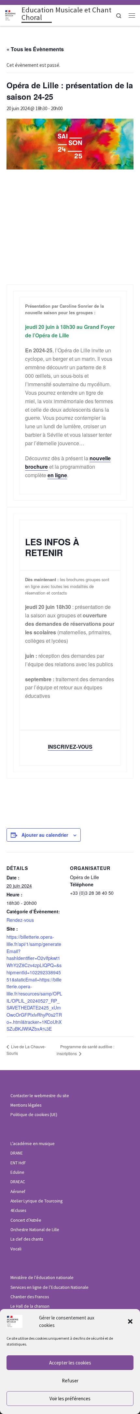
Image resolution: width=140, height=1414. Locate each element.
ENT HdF (18, 1163)
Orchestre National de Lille (34, 1229)
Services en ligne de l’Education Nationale (49, 1287)
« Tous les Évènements (35, 49)
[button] (130, 1321)
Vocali (15, 1249)
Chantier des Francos (29, 1297)
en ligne (57, 475)
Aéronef (17, 1191)
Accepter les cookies (70, 1363)
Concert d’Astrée (25, 1220)
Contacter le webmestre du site (39, 1095)
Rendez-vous (20, 920)
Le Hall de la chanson (29, 1306)
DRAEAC (17, 1182)
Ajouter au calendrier (44, 835)
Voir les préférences (70, 1398)
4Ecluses (18, 1210)
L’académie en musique (32, 1143)
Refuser (70, 1380)
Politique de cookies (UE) (33, 1114)
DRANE (16, 1153)
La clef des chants (26, 1239)
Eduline (17, 1172)
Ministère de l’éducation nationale (42, 1277)
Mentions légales (25, 1105)
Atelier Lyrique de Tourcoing (36, 1201)
